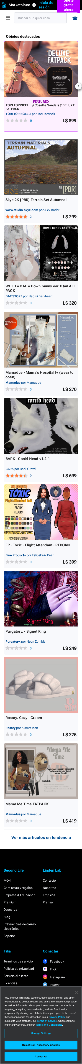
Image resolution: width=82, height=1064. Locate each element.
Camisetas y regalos (18, 888)
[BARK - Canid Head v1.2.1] (41, 426)
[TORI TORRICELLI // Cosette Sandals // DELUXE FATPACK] (41, 69)
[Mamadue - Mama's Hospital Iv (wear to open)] (41, 340)
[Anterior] (3, 86)
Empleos (49, 895)
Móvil (7, 880)
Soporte (9, 936)
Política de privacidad (19, 968)
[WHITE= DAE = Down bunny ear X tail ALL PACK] (41, 253)
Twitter (54, 985)
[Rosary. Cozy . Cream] (41, 685)
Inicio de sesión (45, 4)
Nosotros (49, 888)
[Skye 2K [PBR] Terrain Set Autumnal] (41, 167)
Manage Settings (41, 1033)
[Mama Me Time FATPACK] (41, 771)
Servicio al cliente (16, 976)
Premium (10, 902)
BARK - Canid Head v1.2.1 (27, 459)
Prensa (48, 902)
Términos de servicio (18, 961)
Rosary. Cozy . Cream (23, 718)
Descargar (11, 909)
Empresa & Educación (19, 895)
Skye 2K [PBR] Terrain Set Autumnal (36, 200)
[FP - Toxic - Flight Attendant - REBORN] (41, 512)
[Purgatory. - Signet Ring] (41, 598)
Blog (7, 917)
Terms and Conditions (49, 1024)
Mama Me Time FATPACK (27, 804)
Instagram (57, 977)
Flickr (53, 969)
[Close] (77, 993)
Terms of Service (47, 1020)
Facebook (56, 961)
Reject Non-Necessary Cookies (41, 1045)
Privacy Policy (57, 1017)
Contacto (49, 880)
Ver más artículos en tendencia (41, 837)
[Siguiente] (78, 86)
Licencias (10, 983)
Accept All (41, 1056)
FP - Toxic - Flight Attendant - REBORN (37, 545)
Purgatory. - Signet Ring (25, 631)
